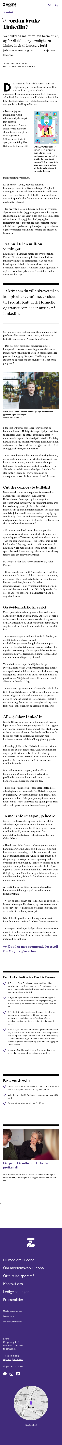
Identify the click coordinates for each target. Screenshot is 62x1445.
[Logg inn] (56, 5)
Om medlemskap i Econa (23, 1267)
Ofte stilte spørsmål (19, 1275)
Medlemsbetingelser (12, 1311)
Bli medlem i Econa (18, 1260)
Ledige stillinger (16, 1291)
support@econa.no (13, 1359)
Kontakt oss (13, 1283)
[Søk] (49, 5)
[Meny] (43, 5)
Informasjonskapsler (12, 1321)
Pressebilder (13, 1299)
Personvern (8, 1316)
